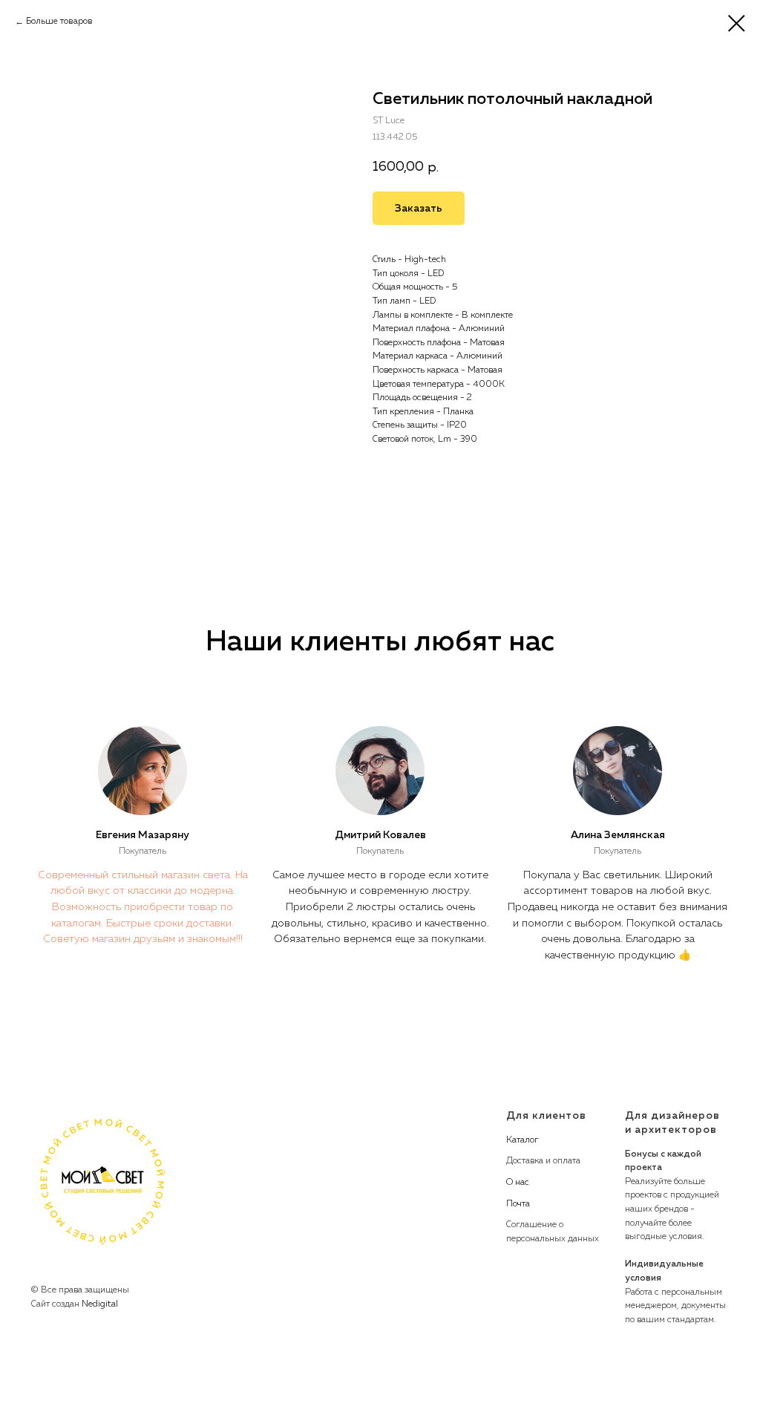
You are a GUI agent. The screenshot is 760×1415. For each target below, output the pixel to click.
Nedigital (100, 1304)
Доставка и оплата (543, 1161)
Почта (518, 1204)
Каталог (522, 1140)
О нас (517, 1182)
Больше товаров (59, 21)
